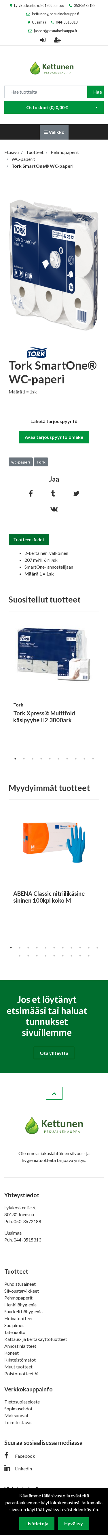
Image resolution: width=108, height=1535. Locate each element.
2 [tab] (24, 759)
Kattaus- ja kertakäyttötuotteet (35, 1339)
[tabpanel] (54, 678)
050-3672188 (84, 5)
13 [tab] (28, 956)
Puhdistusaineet (20, 1284)
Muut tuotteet (18, 1366)
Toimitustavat (18, 1422)
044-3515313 (66, 22)
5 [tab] (50, 759)
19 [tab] (80, 956)
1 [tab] (15, 759)
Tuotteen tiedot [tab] (28, 539)
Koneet (11, 1353)
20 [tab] (89, 956)
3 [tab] (32, 759)
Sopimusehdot (18, 1408)
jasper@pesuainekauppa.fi (55, 30)
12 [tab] (19, 956)
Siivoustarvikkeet (21, 1290)
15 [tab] (45, 956)
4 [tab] (41, 759)
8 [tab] (76, 759)
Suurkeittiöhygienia (23, 1311)
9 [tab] (84, 759)
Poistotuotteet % (21, 1373)
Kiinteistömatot (20, 1359)
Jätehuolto (14, 1332)
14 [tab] (37, 956)
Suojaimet (14, 1325)
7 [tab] (67, 759)
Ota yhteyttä (54, 1053)
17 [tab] (63, 956)
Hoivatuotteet (18, 1318)
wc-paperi (20, 461)
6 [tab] (58, 759)
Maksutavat (16, 1415)
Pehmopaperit (18, 1297)
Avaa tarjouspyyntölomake (54, 437)
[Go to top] (54, 1093)
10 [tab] (93, 759)
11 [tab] (97, 948)
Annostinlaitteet (20, 1346)
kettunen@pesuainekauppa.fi (55, 13)
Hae (97, 91)
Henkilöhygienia (20, 1304)
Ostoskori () (47, 107)
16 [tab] (54, 956)
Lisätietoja (36, 1523)
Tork (41, 461)
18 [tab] (71, 956)
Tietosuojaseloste (22, 1401)
